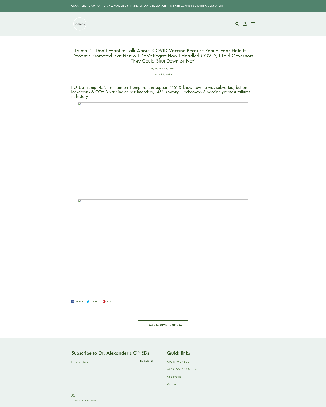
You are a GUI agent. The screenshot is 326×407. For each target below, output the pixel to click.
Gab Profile (174, 376)
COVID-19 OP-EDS (178, 361)
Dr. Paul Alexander (87, 400)
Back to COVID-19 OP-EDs (165, 324)
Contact (172, 384)
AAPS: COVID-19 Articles (182, 369)
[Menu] (253, 24)
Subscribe (146, 360)
